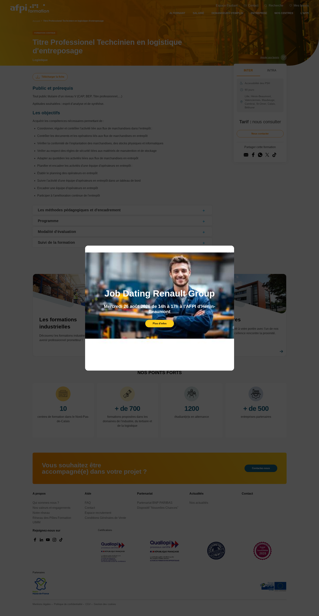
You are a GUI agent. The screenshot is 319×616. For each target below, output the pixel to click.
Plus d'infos (159, 323)
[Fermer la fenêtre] (229, 251)
